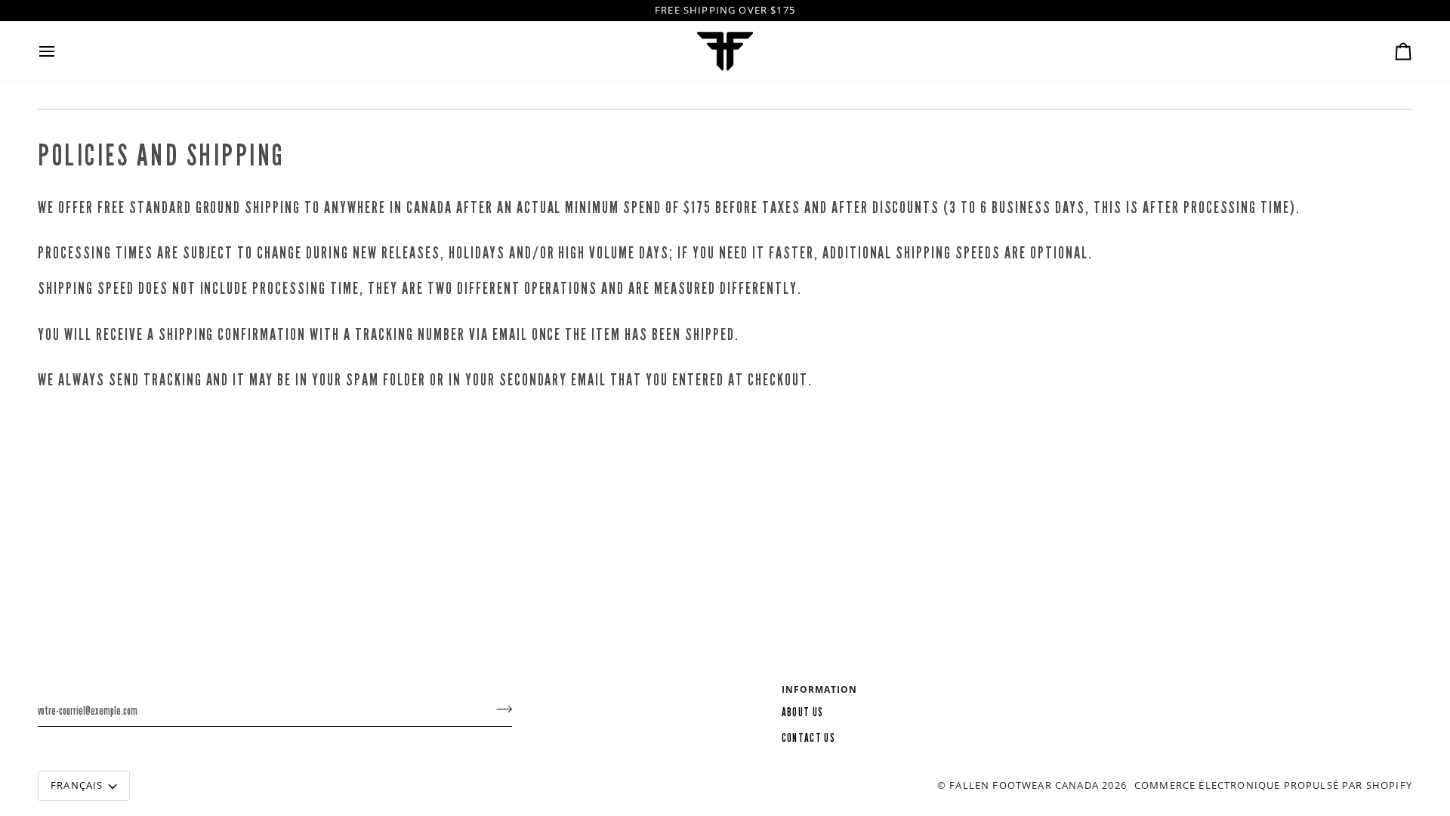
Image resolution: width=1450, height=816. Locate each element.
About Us (803, 712)
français (77, 785)
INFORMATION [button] (820, 689)
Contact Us (809, 738)
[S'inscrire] (499, 709)
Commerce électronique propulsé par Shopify (1273, 785)
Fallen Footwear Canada (1024, 785)
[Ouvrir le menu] (60, 51)
